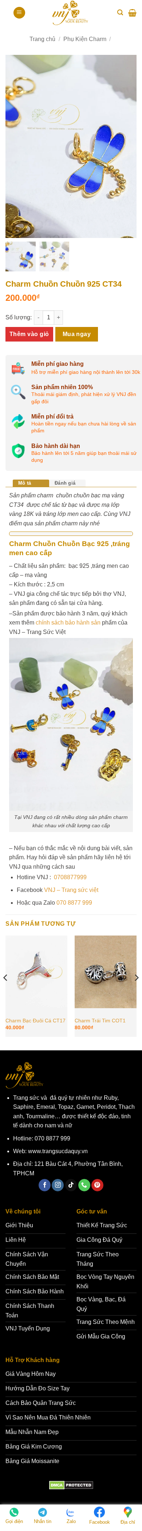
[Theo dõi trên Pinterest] (97, 1185)
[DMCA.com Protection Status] (71, 1485)
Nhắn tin (42, 1521)
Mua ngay (77, 334)
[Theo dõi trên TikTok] (71, 1185)
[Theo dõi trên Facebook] (45, 1185)
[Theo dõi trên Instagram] (58, 1185)
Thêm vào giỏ (29, 334)
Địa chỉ (128, 1522)
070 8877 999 (74, 903)
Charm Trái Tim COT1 (100, 1020)
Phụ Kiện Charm (84, 39)
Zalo (71, 1521)
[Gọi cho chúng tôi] (84, 1185)
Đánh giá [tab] (65, 483)
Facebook (99, 1522)
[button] (19, 13)
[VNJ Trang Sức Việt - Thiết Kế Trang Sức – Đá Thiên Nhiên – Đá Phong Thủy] (70, 12)
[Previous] (5, 992)
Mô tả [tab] (24, 483)
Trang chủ (42, 39)
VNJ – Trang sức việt (71, 890)
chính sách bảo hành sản (67, 622)
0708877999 (69, 877)
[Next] (136, 992)
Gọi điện (14, 1521)
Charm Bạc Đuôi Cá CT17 (35, 1020)
